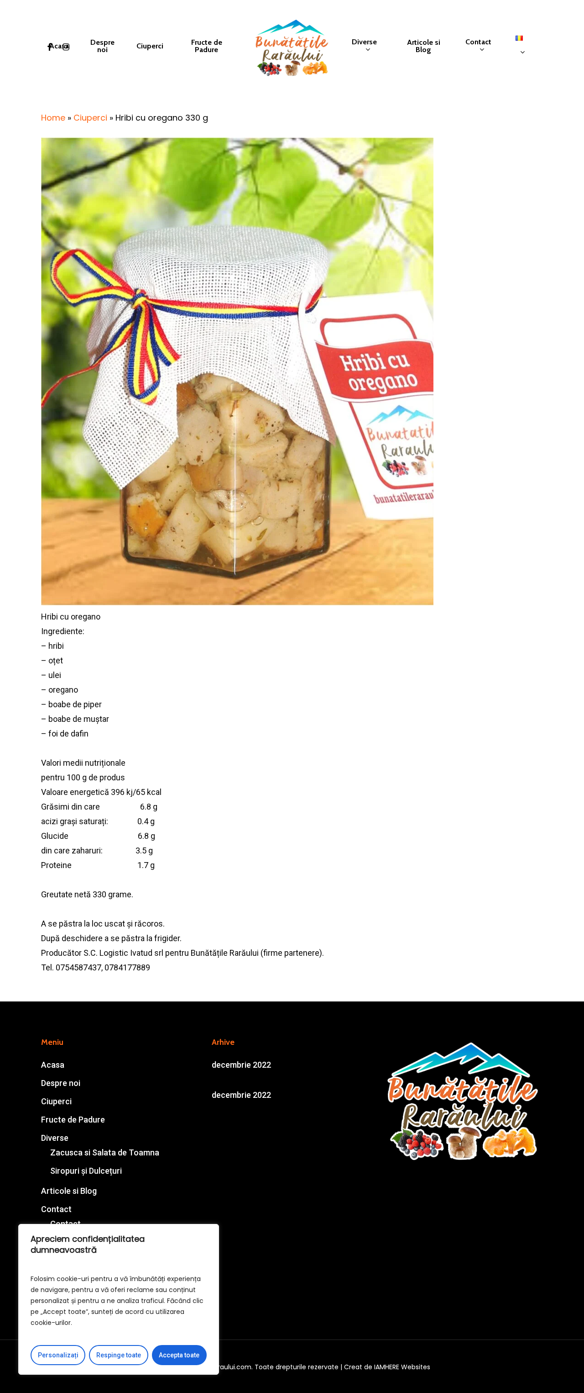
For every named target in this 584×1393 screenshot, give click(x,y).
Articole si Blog (69, 1191)
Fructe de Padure (73, 1119)
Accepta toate (179, 1355)
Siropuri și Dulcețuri (86, 1171)
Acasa (52, 1065)
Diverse (54, 1138)
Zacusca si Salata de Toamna (104, 1152)
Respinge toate (118, 1355)
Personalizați (58, 1355)
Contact (56, 1209)
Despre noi (60, 1083)
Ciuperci (90, 117)
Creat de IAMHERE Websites (387, 1367)
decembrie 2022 (241, 1065)
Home (53, 117)
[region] (118, 1299)
